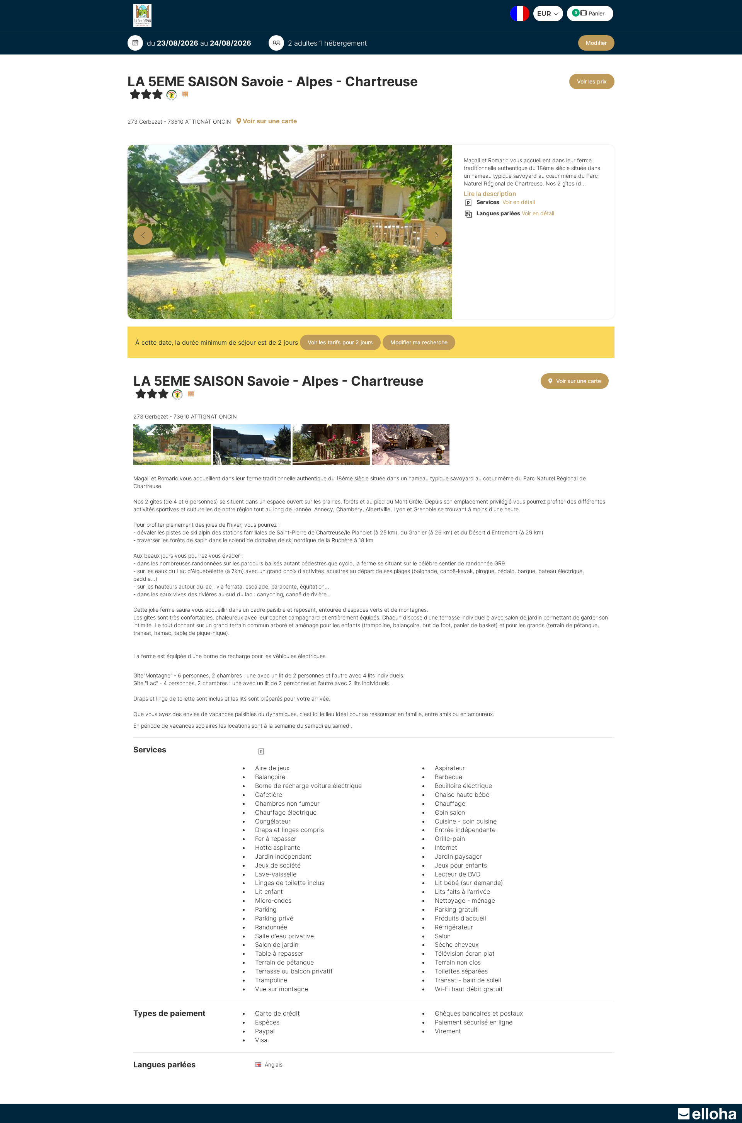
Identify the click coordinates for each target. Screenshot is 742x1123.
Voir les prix (592, 81)
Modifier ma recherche (419, 342)
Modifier (596, 42)
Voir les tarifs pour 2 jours (340, 342)
